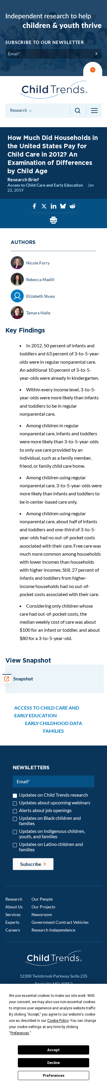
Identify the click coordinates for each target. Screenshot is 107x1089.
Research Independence (53, 929)
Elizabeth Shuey (40, 296)
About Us (14, 906)
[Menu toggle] (95, 110)
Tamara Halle (38, 312)
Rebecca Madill (40, 279)
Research (13, 899)
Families (53, 731)
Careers (12, 929)
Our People (42, 899)
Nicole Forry (38, 262)
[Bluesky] (63, 206)
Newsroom (42, 914)
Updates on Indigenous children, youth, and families (52, 833)
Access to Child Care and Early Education (45, 184)
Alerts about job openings (45, 810)
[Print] (53, 221)
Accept (53, 1050)
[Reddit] (72, 206)
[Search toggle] (78, 110)
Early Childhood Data (53, 723)
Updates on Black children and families (50, 820)
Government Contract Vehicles (60, 922)
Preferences (53, 1076)
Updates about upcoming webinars (54, 802)
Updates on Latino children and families (51, 846)
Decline (53, 1063)
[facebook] (34, 206)
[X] (44, 206)
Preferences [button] (19, 1033)
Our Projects (43, 906)
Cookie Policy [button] (57, 1021)
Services (13, 914)
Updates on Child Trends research (53, 795)
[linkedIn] (53, 206)
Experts (12, 922)
